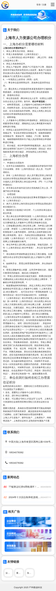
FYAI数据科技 (35, 587)
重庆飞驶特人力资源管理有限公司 (19, 572)
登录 (38, 4)
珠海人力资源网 (30, 572)
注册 (44, 4)
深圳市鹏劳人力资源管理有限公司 (9, 572)
